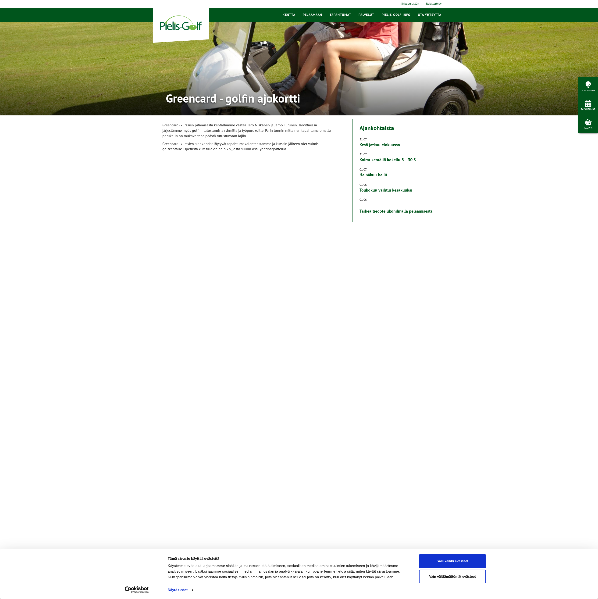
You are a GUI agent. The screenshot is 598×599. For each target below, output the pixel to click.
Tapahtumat (340, 15)
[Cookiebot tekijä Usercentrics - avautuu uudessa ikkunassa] (136, 589)
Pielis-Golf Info (396, 15)
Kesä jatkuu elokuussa (380, 144)
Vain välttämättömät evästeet (452, 576)
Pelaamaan (312, 15)
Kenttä (289, 15)
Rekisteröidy (433, 4)
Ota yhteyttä (429, 15)
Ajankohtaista (377, 128)
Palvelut (366, 15)
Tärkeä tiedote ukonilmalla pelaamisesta (396, 211)
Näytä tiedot (178, 590)
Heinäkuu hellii (373, 175)
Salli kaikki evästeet (452, 561)
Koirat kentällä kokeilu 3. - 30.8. (388, 159)
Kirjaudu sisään (409, 4)
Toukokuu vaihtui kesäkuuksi (386, 190)
